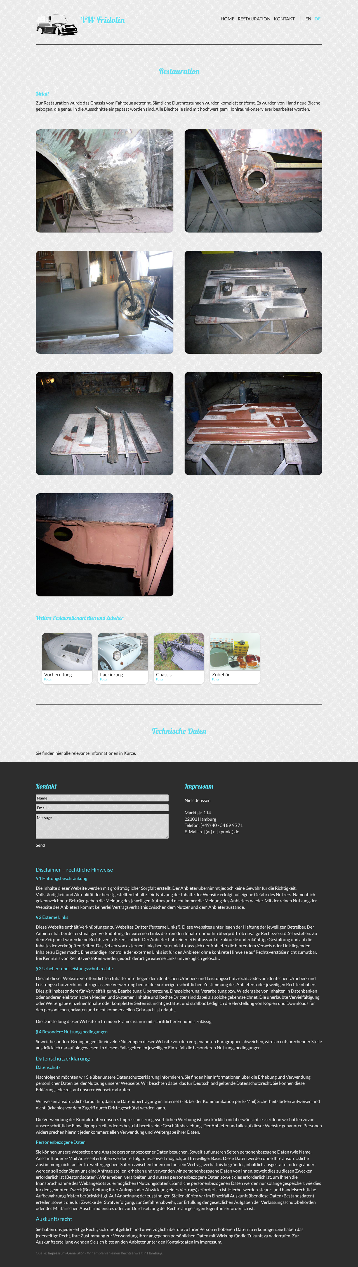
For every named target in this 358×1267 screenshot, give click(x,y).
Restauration (254, 18)
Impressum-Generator (66, 1253)
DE (318, 18)
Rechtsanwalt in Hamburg (141, 1253)
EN (308, 18)
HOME (227, 18)
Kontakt (284, 18)
